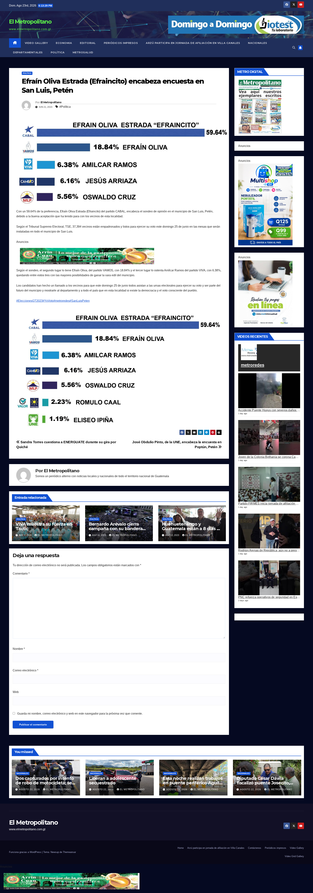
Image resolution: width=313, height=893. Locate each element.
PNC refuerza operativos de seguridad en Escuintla (272, 597)
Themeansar (69, 852)
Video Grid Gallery (294, 856)
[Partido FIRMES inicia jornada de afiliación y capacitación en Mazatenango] (269, 484)
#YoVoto (48, 300)
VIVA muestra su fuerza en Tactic (44, 526)
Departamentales (28, 52)
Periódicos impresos (121, 43)
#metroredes (62, 300)
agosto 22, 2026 (30, 789)
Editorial (88, 43)
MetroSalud (83, 52)
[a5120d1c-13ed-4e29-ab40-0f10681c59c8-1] (265, 292)
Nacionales (257, 43)
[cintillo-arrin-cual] (88, 256)
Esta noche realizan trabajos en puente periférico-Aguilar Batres (193, 783)
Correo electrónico (25, 670)
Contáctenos (254, 848)
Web (16, 692)
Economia (64, 43)
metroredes (252, 365)
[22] (265, 204)
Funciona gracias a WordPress (25, 852)
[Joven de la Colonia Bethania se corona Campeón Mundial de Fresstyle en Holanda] (269, 437)
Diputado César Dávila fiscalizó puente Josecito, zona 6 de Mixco (263, 783)
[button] (293, 47)
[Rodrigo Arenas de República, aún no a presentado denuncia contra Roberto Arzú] (269, 531)
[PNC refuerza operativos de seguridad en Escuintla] (269, 577)
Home (181, 848)
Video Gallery (36, 43)
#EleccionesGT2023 (29, 300)
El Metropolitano (30, 21)
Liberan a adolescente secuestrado (112, 780)
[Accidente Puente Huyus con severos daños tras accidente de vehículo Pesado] (269, 390)
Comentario (21, 573)
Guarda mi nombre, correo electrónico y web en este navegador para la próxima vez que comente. (80, 713)
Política (58, 52)
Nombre (19, 648)
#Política (65, 106)
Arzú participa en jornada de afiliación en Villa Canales (193, 43)
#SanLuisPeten (80, 300)
